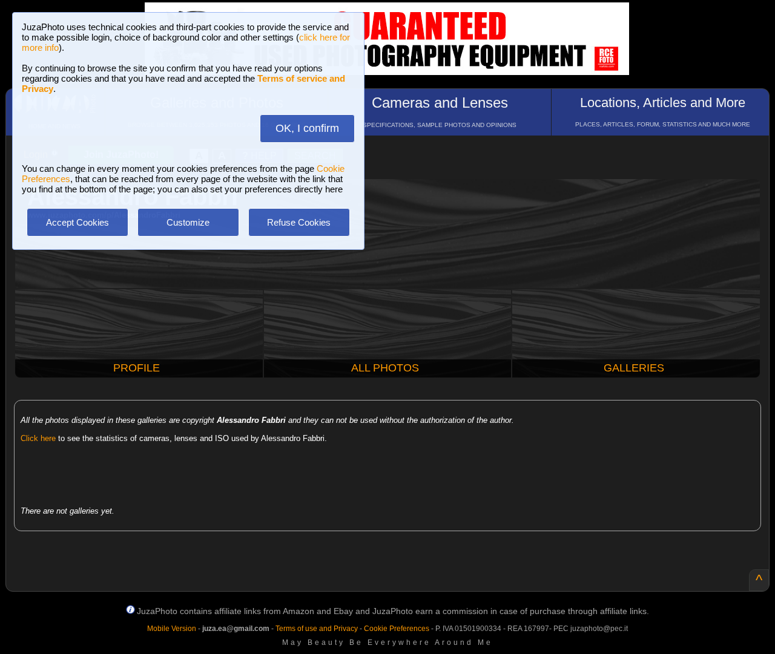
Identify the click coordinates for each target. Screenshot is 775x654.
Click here (38, 438)
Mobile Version (171, 628)
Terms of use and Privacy (316, 628)
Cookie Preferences (396, 628)
